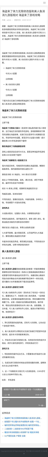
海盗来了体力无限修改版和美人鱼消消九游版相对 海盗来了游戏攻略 (23, 418)
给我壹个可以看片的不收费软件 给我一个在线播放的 (23, 422)
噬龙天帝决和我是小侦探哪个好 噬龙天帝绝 (21, 432)
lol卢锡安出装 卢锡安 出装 (14, 436)
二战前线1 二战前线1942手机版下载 (18, 429)
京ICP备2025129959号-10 (34, 451)
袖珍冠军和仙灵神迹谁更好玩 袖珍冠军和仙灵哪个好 (23, 425)
